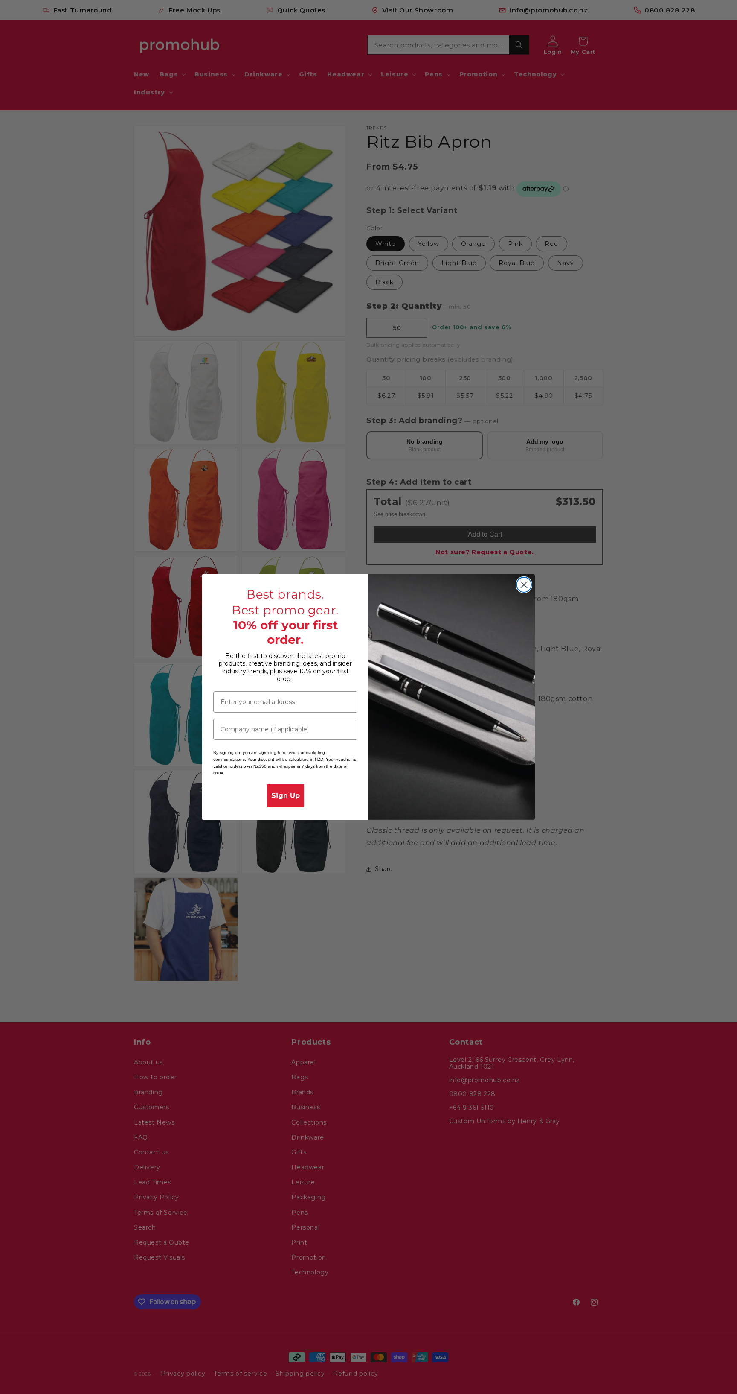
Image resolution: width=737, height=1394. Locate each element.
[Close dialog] (523, 584)
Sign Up (285, 796)
